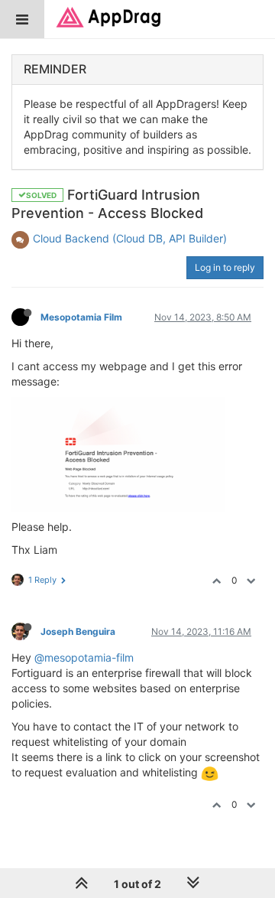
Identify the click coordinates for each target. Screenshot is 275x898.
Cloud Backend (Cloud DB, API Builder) (130, 238)
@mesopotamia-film (84, 657)
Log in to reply (225, 267)
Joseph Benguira (77, 631)
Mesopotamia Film (81, 317)
